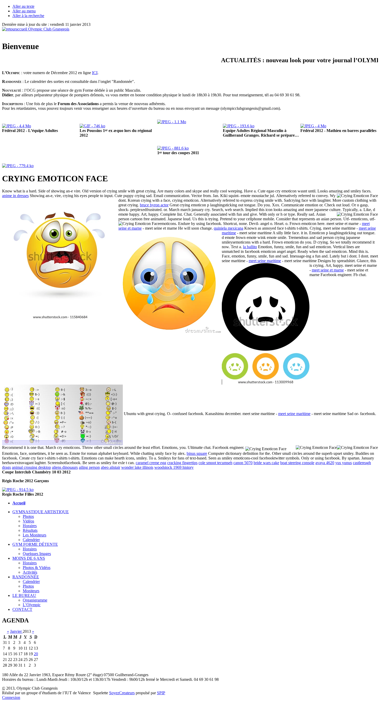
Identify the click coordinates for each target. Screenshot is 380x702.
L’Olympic (32, 605)
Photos (28, 516)
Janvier (16, 631)
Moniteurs (31, 591)
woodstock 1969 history (174, 467)
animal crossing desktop (31, 467)
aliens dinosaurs (65, 467)
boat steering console (297, 463)
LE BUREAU (24, 595)
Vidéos (28, 521)
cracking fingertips (182, 463)
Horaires (30, 526)
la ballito (250, 247)
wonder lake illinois (137, 467)
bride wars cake (266, 463)
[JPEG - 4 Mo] (313, 126)
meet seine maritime (265, 261)
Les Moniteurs (34, 535)
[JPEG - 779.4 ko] (18, 165)
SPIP (161, 693)
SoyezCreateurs (122, 693)
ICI (94, 73)
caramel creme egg (151, 463)
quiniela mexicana (228, 228)
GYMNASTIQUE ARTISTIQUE (40, 512)
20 (36, 654)
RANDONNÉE (25, 577)
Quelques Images (37, 553)
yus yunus (343, 463)
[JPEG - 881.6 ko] (173, 148)
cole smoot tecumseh (215, 463)
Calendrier (31, 539)
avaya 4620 (324, 463)
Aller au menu (24, 11)
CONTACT (22, 609)
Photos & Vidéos (36, 567)
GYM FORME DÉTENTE (35, 544)
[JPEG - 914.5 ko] (18, 489)
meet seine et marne (328, 270)
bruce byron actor (154, 205)
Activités (30, 572)
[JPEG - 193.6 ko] (238, 126)
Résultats (30, 530)
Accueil (18, 503)
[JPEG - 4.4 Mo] (16, 126)
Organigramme (35, 600)
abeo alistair (110, 467)
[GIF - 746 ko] (92, 126)
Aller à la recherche (28, 15)
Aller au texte (23, 6)
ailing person (89, 467)
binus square (197, 453)
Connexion (11, 697)
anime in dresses (15, 195)
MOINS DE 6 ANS (28, 558)
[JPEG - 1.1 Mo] (171, 122)
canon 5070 (243, 463)
